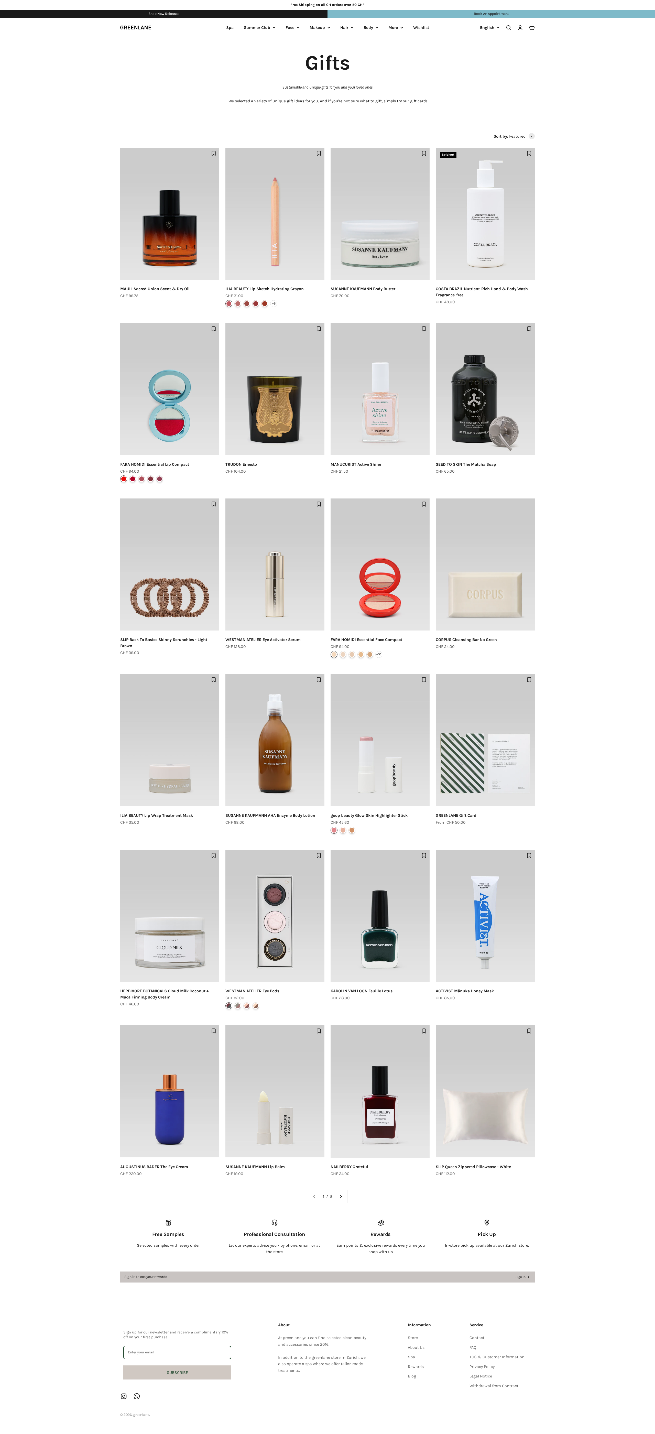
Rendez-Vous (237, 1005)
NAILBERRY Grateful (349, 1166)
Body (368, 27)
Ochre (369, 654)
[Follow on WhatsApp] (136, 1396)
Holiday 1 (159, 478)
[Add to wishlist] (214, 153)
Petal (334, 830)
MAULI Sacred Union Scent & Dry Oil (155, 288)
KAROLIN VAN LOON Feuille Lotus (361, 990)
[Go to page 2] (340, 1196)
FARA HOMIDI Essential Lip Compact (154, 464)
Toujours (255, 1005)
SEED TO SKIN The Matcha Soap (466, 464)
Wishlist (421, 27)
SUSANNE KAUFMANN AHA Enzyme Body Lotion (270, 815)
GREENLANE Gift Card (456, 815)
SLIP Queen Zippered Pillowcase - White (473, 1166)
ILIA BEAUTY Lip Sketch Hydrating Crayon (264, 288)
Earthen (264, 303)
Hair (344, 27)
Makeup (317, 27)
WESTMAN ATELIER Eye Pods (252, 990)
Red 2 (132, 478)
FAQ (473, 1347)
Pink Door (228, 303)
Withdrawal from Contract (494, 1385)
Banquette (237, 303)
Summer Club (257, 27)
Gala (255, 303)
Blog (412, 1376)
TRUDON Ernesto (241, 464)
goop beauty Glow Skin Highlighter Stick (369, 815)
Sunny (351, 830)
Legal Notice (481, 1376)
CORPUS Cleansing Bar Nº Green (466, 639)
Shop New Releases (163, 14)
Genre (246, 303)
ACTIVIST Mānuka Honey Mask (465, 990)
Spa (230, 27)
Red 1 (123, 478)
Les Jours (246, 1005)
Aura (343, 830)
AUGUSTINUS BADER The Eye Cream (154, 1166)
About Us (416, 1347)
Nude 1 (141, 478)
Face (290, 27)
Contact (477, 1337)
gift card (418, 101)
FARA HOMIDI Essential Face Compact (366, 639)
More (393, 27)
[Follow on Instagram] (123, 1396)
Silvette (334, 654)
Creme (343, 654)
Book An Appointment (491, 14)
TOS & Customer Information (497, 1356)
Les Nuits (228, 1005)
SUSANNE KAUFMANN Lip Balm (255, 1166)
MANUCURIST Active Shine (356, 464)
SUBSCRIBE (177, 1372)
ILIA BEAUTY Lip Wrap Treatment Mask (156, 815)
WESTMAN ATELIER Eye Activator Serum (263, 639)
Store (413, 1337)
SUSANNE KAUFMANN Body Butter (363, 288)
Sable (360, 654)
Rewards (416, 1366)
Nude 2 (150, 478)
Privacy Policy (482, 1366)
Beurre (351, 654)
